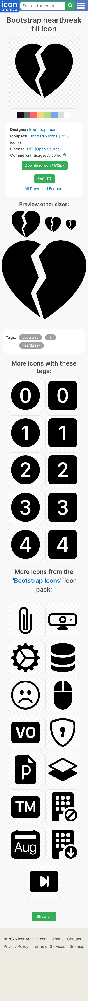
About (57, 939)
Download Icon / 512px (45, 165)
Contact (74, 939)
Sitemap (77, 946)
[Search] (70, 5)
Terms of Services (49, 946)
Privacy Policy (16, 946)
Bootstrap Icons (44, 136)
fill (51, 337)
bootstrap (30, 337)
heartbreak (31, 345)
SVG (41, 178)
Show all (44, 916)
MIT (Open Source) (44, 149)
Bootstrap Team (43, 129)
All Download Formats (44, 188)
